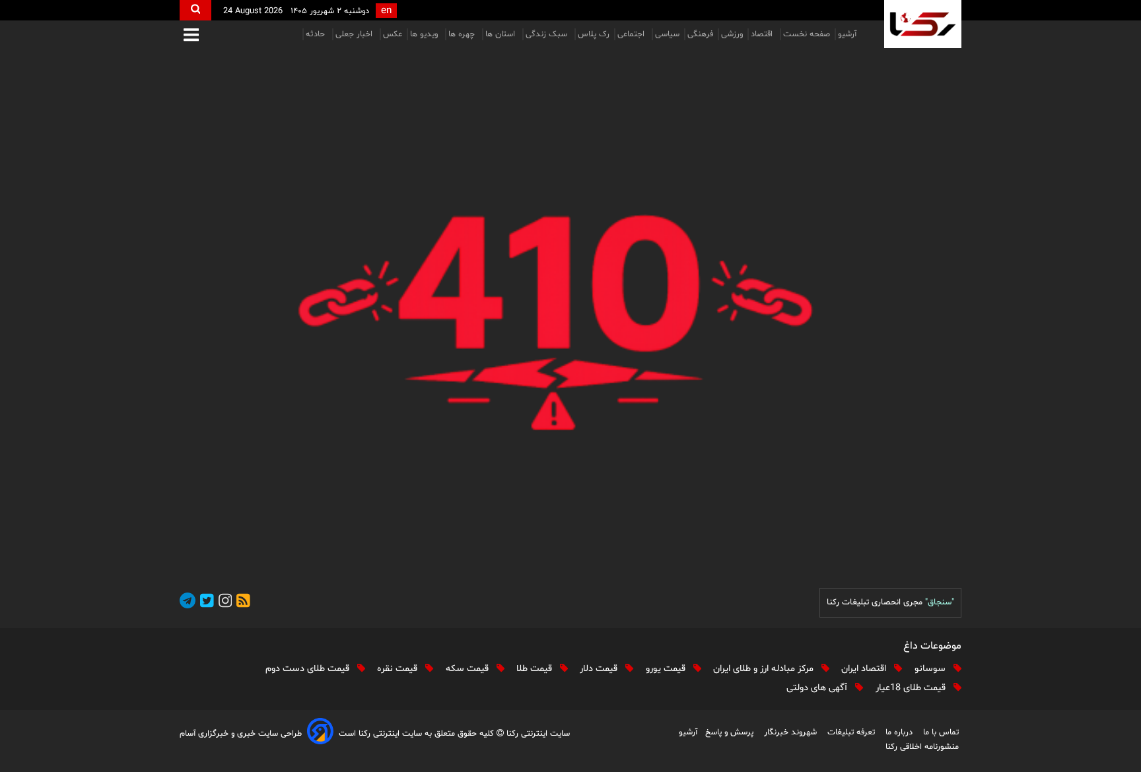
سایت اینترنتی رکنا (537, 734)
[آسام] (320, 733)
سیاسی (667, 34)
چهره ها (462, 34)
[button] (191, 35)
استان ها (501, 34)
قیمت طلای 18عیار (912, 688)
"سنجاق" (939, 602)
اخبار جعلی (355, 34)
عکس (392, 34)
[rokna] (922, 24)
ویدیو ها (425, 34)
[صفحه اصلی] (570, 311)
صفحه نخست (806, 34)
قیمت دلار (600, 668)
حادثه (317, 34)
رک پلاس (593, 34)
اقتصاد (763, 34)
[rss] (241, 603)
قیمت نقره (398, 668)
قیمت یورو (667, 668)
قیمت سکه (468, 668)
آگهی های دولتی (818, 688)
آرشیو (847, 34)
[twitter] (204, 603)
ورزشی (732, 34)
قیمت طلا (535, 668)
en (386, 11)
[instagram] (223, 603)
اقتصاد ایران (865, 668)
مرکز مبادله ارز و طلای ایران (764, 668)
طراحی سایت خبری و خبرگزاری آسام (241, 734)
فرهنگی (700, 34)
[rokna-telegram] (187, 603)
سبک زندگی (548, 34)
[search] (195, 10)
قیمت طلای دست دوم (308, 668)
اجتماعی (632, 34)
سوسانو (931, 668)
